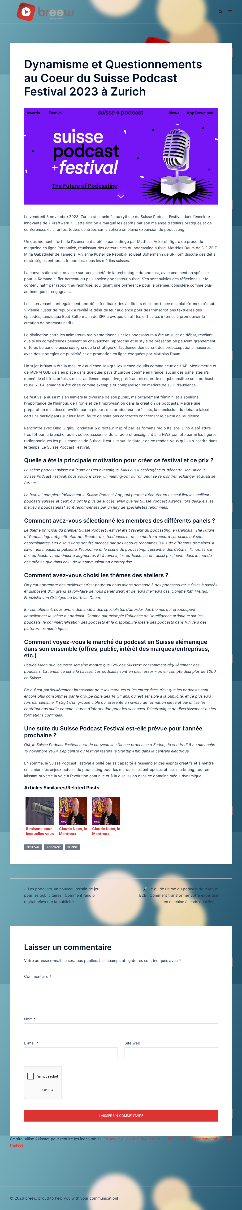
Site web (132, 1043)
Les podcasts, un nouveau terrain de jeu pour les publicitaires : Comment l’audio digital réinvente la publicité (61, 895)
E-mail (31, 1043)
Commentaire (37, 976)
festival (33, 847)
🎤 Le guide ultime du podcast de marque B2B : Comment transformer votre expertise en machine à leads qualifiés (178, 895)
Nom (30, 1019)
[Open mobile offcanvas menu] (230, 12)
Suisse (72, 847)
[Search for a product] (220, 12)
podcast (54, 847)
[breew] (45, 11)
